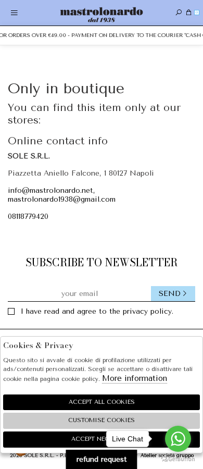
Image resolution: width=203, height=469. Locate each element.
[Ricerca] (178, 12)
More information (134, 378)
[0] (188, 12)
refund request (102, 459)
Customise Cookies (101, 420)
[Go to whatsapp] (178, 439)
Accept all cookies (102, 402)
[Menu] (14, 12)
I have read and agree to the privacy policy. (97, 311)
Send (170, 293)
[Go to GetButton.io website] (178, 458)
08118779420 (28, 216)
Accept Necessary (101, 439)
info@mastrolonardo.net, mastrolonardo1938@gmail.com (62, 195)
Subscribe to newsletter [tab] (101, 262)
